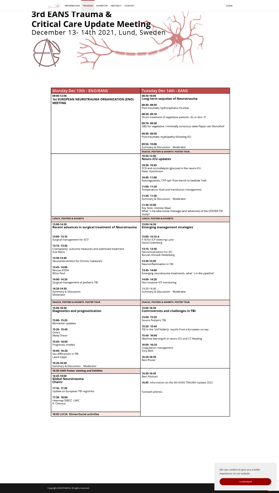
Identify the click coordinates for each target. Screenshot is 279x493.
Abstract (116, 5)
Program (88, 5)
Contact (130, 5)
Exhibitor (102, 5)
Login (229, 5)
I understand (245, 481)
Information (72, 5)
